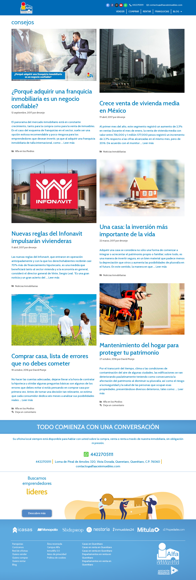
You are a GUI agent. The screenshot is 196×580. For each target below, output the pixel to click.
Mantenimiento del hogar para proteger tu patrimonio (139, 348)
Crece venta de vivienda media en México (139, 106)
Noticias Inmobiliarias (114, 151)
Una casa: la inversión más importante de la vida (134, 230)
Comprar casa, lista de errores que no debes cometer (49, 359)
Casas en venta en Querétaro (97, 550)
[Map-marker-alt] (108, 5)
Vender (120, 11)
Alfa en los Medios (24, 151)
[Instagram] (117, 5)
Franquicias (162, 11)
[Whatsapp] (125, 5)
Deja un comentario (113, 405)
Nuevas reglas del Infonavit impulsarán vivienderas (46, 237)
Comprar (133, 11)
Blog (176, 11)
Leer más (69, 142)
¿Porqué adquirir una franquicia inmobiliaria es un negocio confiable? (51, 99)
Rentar (147, 11)
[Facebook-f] (112, 5)
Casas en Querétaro (92, 544)
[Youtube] (121, 5)
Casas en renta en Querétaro (97, 547)
